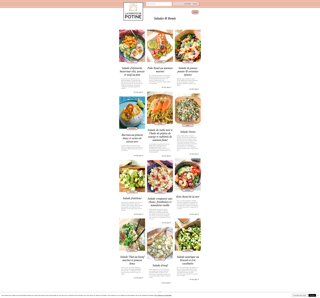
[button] (132, 61)
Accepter (312, 295)
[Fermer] (318, 295)
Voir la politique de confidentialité (163, 295)
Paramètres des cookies (299, 295)
